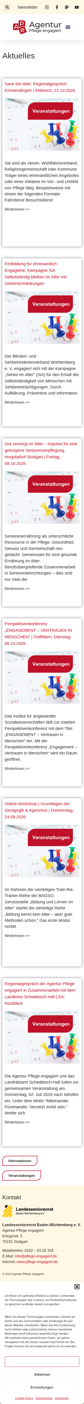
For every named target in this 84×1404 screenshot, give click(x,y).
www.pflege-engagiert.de (37, 1262)
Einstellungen (42, 1387)
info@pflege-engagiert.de (36, 1256)
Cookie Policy (24, 1398)
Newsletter (28, 7)
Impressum (62, 1398)
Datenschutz (44, 1398)
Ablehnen (42, 1374)
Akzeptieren (42, 1361)
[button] (77, 1286)
